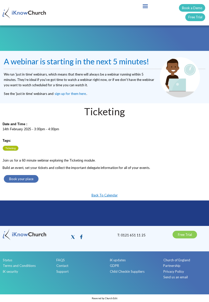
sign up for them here (70, 94)
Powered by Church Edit (104, 298)
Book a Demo (192, 8)
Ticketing (10, 148)
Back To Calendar (105, 195)
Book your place (21, 179)
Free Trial (195, 17)
